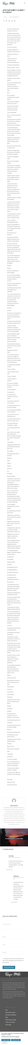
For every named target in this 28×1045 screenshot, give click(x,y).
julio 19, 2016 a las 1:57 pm (14, 857)
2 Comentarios (15, 17)
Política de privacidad (10, 1019)
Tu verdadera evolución (14, 837)
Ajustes (4, 1042)
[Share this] (4, 20)
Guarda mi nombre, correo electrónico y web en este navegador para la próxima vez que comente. (13, 960)
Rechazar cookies (15, 1040)
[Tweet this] (6, 20)
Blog (6, 1017)
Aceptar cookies (6, 1040)
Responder (10, 869)
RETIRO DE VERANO (10, 1015)
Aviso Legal (8, 1024)
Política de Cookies (10, 1022)
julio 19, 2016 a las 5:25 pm (18, 878)
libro (6, 1010)
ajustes (17, 1036)
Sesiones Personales (10, 1012)
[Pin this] (14, 20)
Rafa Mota (14, 806)
